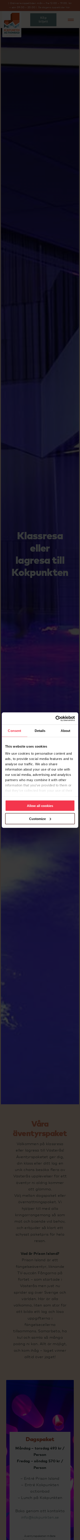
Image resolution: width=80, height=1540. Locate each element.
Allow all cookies (40, 806)
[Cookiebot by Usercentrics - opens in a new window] (56, 718)
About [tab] (65, 731)
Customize (37, 818)
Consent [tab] (14, 731)
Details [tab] (40, 731)
